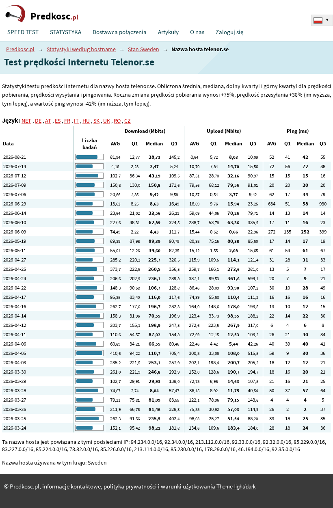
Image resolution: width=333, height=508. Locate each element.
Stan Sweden (143, 49)
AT (48, 120)
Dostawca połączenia (120, 32)
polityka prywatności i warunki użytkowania (159, 486)
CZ (127, 120)
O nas (197, 32)
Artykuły (168, 32)
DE (38, 120)
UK (106, 120)
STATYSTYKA (65, 32)
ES (58, 120)
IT (76, 120)
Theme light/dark (236, 487)
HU (86, 120)
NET (26, 120)
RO (117, 120)
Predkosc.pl (20, 49)
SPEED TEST (23, 32)
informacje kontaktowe (71, 486)
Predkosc (54, 16)
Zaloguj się (229, 32)
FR (67, 120)
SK (96, 120)
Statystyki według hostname (81, 49)
